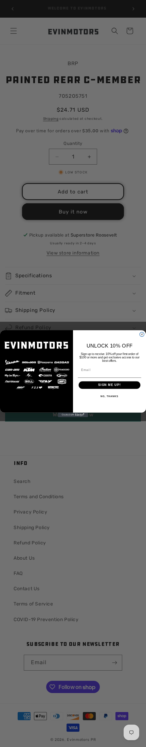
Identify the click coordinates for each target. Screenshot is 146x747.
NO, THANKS (109, 396)
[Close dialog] (142, 334)
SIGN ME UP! (109, 384)
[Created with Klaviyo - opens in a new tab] (73, 414)
